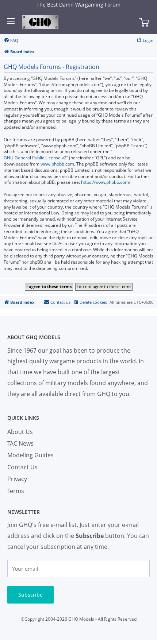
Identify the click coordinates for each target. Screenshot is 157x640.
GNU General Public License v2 (35, 158)
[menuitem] (11, 40)
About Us (20, 432)
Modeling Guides (30, 455)
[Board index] (40, 22)
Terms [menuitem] (15, 491)
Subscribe (30, 594)
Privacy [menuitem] (17, 479)
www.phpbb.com (57, 164)
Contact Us (22, 467)
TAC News (20, 443)
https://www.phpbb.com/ (105, 182)
